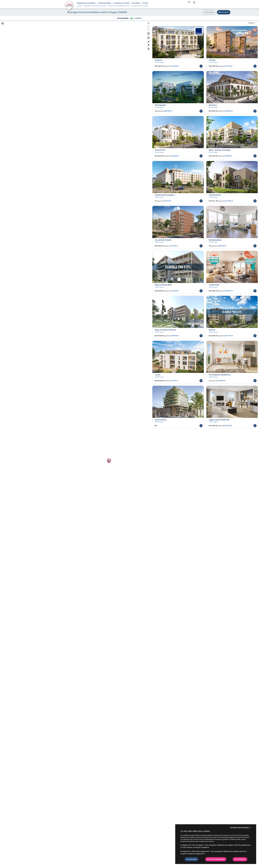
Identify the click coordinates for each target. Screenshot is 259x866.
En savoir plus (191, 859)
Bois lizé (212, 330)
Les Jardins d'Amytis (163, 240)
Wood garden (160, 105)
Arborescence (161, 420)
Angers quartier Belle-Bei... (219, 420)
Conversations (215, 195)
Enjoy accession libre (163, 285)
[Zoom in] (148, 23)
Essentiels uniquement (216, 859)
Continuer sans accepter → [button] (240, 827)
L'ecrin (157, 375)
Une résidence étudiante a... (220, 375)
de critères (210, 12)
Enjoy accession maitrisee (165, 330)
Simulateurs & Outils (121, 3)
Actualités (136, 3)
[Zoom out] (148, 26)
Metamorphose (215, 240)
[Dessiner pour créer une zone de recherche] (148, 41)
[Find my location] (148, 48)
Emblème (158, 60)
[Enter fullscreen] (148, 33)
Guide (104, 3)
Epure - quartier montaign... (220, 150)
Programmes (86, 3)
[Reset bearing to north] (148, 29)
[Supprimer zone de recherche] (148, 44)
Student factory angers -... (165, 195)
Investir (145, 3)
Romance (213, 105)
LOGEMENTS (137, 18)
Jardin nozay (214, 285)
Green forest (160, 150)
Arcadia (212, 60)
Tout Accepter (240, 859)
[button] (194, 2)
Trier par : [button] (251, 23)
